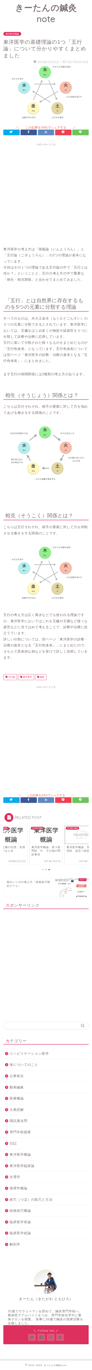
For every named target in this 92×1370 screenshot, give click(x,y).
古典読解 (17, 1109)
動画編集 (17, 1087)
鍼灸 (41, 677)
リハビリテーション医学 (29, 1053)
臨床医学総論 (20, 1233)
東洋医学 (27, 677)
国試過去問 (18, 1121)
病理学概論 (18, 1188)
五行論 (11, 677)
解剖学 (15, 1244)
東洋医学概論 (12, 34)
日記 (13, 1143)
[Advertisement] (46, 193)
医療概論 (17, 1098)
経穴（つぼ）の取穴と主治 (31, 1199)
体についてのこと (24, 1064)
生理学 (15, 1177)
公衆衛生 (17, 1076)
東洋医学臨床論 (22, 1166)
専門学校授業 (20, 1132)
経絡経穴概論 (20, 1210)
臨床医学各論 (20, 1222)
